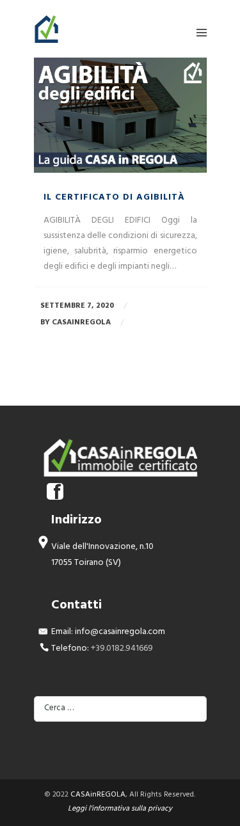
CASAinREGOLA (97, 795)
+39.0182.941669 (122, 649)
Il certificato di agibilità (114, 198)
